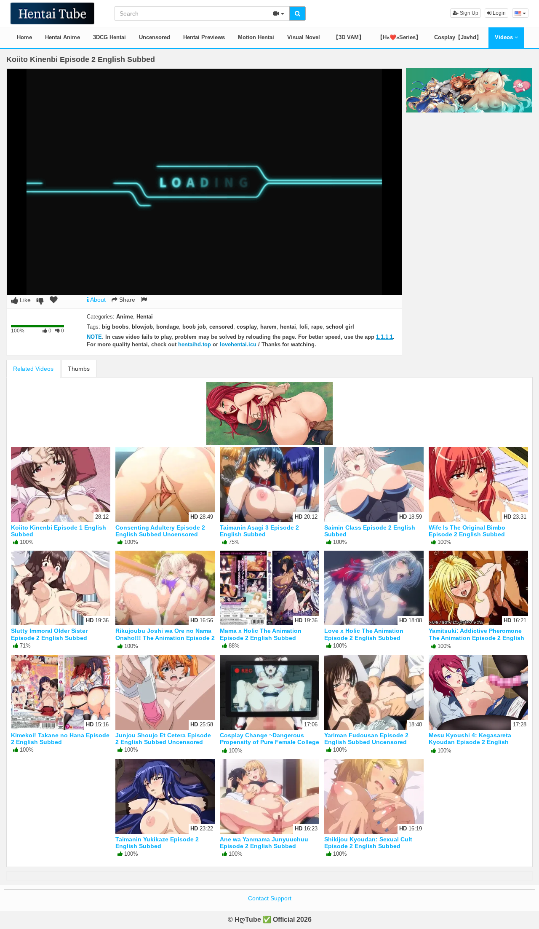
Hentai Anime (62, 37)
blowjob (142, 327)
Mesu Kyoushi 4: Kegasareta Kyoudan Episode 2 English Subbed (470, 742)
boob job (194, 327)
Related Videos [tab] (33, 368)
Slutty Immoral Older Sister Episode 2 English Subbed (49, 634)
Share (126, 299)
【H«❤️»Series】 (399, 37)
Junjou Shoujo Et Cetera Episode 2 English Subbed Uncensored (163, 738)
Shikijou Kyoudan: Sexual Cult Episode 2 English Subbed (368, 842)
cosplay (247, 327)
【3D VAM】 (348, 37)
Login (498, 13)
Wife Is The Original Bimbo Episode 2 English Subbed (467, 531)
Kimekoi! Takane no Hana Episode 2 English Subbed (60, 738)
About (97, 299)
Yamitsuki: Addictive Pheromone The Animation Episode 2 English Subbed (476, 637)
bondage (167, 327)
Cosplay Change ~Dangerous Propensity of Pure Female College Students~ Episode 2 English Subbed (269, 745)
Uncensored (154, 37)
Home (24, 37)
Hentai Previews (204, 37)
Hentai (144, 316)
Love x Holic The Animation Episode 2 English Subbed (363, 634)
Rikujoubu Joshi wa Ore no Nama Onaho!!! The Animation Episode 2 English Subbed (165, 637)
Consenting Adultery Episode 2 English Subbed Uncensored (160, 531)
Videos (505, 37)
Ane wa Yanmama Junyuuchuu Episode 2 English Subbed (264, 842)
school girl (340, 327)
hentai (288, 327)
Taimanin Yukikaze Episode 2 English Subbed (157, 842)
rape (317, 327)
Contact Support (269, 898)
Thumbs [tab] (79, 368)
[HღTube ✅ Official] (52, 12)
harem (268, 327)
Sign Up (468, 13)
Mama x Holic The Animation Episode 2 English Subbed (261, 634)
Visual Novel (303, 37)
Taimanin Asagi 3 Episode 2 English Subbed (259, 531)
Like (24, 300)
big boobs (115, 327)
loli (303, 327)
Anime (124, 316)
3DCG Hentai (109, 37)
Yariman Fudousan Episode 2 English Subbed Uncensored (366, 738)
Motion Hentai (256, 37)
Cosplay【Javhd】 (458, 37)
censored (221, 327)
